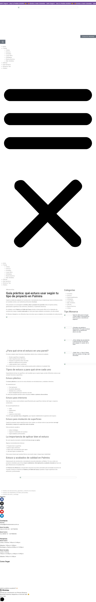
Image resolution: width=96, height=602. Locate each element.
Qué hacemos (7, 64)
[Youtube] (2, 512)
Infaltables (9, 57)
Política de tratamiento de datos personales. (16, 492)
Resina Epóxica (10, 59)
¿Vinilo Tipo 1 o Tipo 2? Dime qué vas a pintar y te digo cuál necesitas (81, 354)
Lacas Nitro (9, 55)
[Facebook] (2, 499)
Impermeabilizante (72, 297)
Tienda (5, 48)
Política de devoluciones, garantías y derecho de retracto (19, 490)
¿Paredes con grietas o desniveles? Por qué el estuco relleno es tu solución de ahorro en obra (81, 330)
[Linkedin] (2, 516)
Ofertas (5, 62)
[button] (48, 165)
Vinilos (8, 50)
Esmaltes (8, 53)
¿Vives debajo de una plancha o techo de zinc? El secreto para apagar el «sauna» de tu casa (81, 342)
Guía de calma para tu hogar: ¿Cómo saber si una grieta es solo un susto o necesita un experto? (81, 317)
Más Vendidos (10, 61)
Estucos (8, 52)
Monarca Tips (7, 66)
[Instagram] (2, 503)
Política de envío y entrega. (11, 494)
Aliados (5, 68)
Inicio (4, 46)
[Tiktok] (2, 507)
